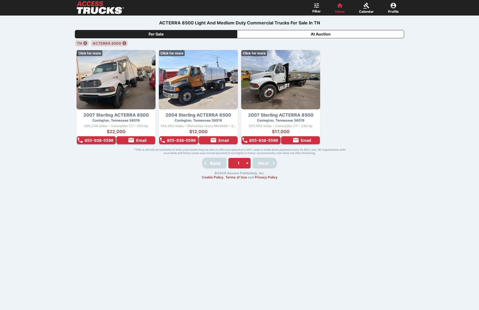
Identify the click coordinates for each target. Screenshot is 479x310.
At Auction (321, 34)
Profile (393, 11)
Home (340, 11)
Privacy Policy (266, 177)
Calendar (366, 11)
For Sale (156, 34)
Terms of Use (236, 177)
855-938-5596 (99, 140)
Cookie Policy (212, 177)
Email (141, 140)
